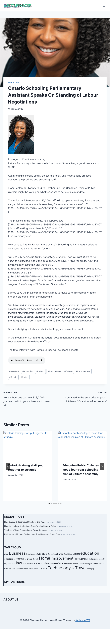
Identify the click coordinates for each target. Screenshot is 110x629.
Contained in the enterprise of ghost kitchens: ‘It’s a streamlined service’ (86, 397)
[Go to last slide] (8, 466)
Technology (59, 567)
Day (70, 554)
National (38, 563)
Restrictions (9, 568)
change (59, 554)
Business (17, 553)
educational (9, 559)
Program (89, 564)
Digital (76, 553)
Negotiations (54, 371)
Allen (6, 554)
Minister (30, 564)
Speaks (13, 377)
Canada (42, 553)
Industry (102, 559)
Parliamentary (83, 371)
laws (24, 564)
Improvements (81, 558)
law (19, 563)
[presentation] (27, 445)
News (47, 563)
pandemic (82, 564)
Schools (25, 569)
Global (23, 559)
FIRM (18, 559)
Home (44, 558)
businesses (31, 554)
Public (95, 564)
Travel (81, 567)
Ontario (68, 371)
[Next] (102, 466)
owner (75, 564)
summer (43, 568)
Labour (40, 371)
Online (54, 564)
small (36, 569)
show (31, 568)
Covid (66, 554)
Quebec (101, 564)
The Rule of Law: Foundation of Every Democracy (26, 530)
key (5, 564)
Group (29, 559)
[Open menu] (104, 5)
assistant (14, 371)
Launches (11, 564)
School (19, 569)
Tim (72, 569)
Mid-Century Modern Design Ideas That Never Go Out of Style (32, 534)
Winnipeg (90, 569)
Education (13, 82)
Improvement (62, 558)
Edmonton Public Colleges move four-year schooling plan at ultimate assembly (80, 470)
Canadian (52, 554)
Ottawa (69, 564)
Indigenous (93, 559)
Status (24, 377)
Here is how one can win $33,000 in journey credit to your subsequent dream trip (26, 399)
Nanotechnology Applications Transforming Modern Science (31, 526)
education (27, 371)
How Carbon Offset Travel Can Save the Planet (25, 522)
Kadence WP (82, 620)
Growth (35, 559)
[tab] (49, 503)
